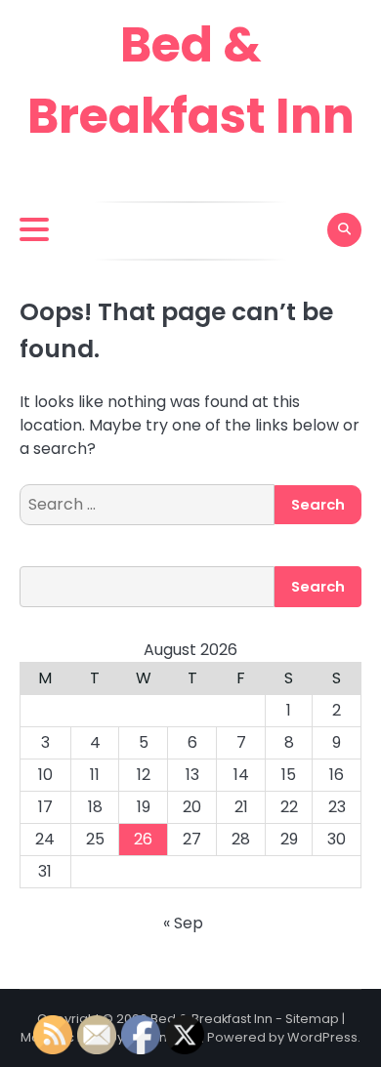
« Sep (183, 923)
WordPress (322, 1037)
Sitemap (312, 1018)
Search (318, 586)
